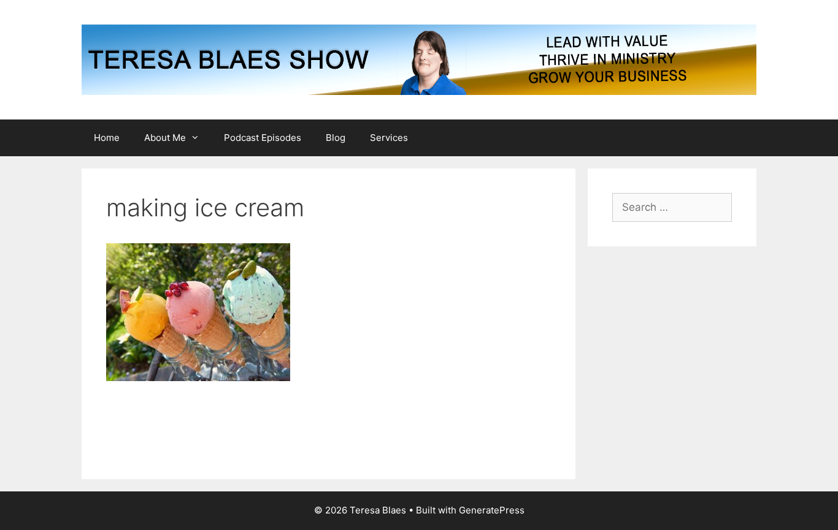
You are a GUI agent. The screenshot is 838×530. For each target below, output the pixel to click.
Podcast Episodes (262, 137)
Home (107, 137)
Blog (335, 137)
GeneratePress (492, 510)
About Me (165, 137)
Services (389, 137)
